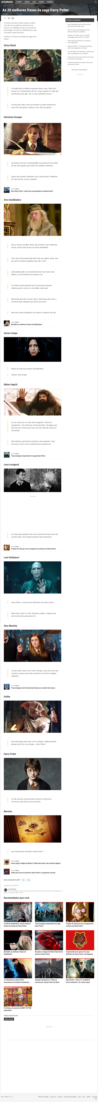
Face (83, 1097)
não (28, 880)
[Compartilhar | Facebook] (5, 18)
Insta (79, 1097)
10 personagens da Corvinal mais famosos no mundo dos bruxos (33, 688)
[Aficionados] (7, 2)
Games (41, 2)
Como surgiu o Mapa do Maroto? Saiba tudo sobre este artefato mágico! (36, 863)
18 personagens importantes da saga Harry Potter (28, 456)
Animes (50, 2)
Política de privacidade (70, 1097)
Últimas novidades (43, 1097)
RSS (96, 1098)
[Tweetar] (9, 18)
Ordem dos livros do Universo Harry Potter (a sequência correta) (33, 873)
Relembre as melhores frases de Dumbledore (26, 324)
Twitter (88, 1097)
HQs (34, 2)
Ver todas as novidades (79, 70)
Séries (27, 2)
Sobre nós (53, 1097)
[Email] (13, 18)
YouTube (94, 1097)
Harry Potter (9, 1019)
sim (23, 880)
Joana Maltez (12, 889)
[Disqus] (49, 1065)
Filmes (19, 2)
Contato (59, 1097)
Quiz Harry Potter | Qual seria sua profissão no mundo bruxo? (32, 191)
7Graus (11, 1097)
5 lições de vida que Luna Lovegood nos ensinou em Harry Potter (33, 549)
